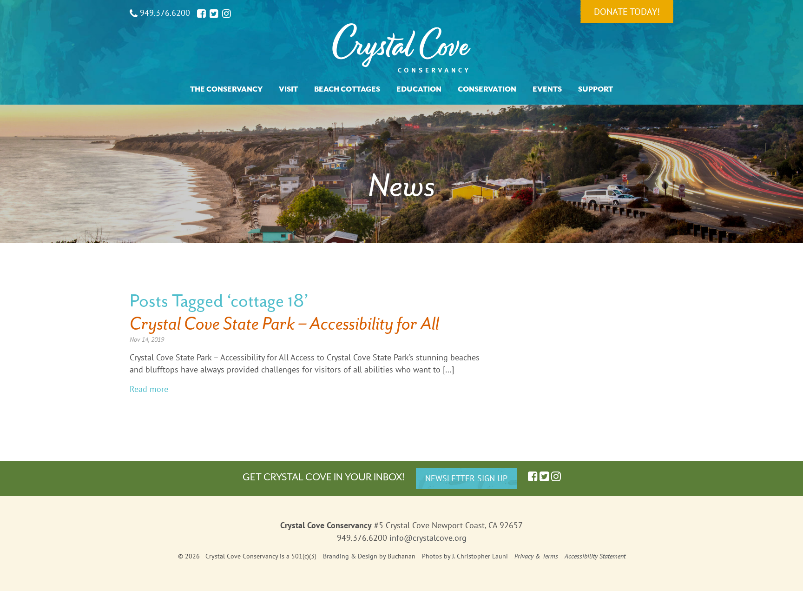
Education (418, 89)
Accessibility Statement (595, 556)
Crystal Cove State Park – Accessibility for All (284, 323)
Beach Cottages (347, 89)
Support (595, 89)
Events (547, 89)
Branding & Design (350, 556)
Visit (288, 89)
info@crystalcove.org (428, 537)
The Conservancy (226, 89)
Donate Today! (627, 12)
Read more (149, 389)
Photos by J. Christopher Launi (465, 556)
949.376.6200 (164, 12)
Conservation (487, 89)
